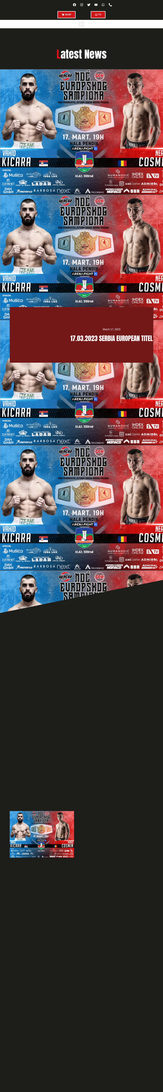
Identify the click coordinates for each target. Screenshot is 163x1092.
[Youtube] (96, 5)
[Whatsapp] (103, 5)
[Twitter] (89, 5)
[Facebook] (74, 5)
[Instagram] (81, 5)
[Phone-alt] (110, 5)
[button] (81, 24)
